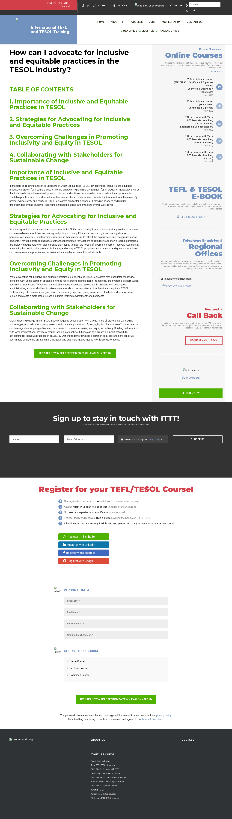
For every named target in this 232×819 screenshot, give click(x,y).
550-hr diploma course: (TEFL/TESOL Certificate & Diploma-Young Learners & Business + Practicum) (193, 87)
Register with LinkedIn (81, 544)
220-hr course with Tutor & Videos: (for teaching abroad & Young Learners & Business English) (196, 123)
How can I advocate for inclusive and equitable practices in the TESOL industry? (69, 61)
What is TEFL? (97, 790)
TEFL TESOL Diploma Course (104, 786)
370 (219, 106)
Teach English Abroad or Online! (105, 773)
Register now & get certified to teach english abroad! (75, 353)
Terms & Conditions (153, 719)
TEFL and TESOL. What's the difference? (109, 777)
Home (100, 21)
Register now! (191, 393)
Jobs (152, 21)
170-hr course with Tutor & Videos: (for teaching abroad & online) (199, 141)
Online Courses (58, 3)
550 (219, 87)
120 (219, 157)
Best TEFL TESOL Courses (103, 765)
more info (216, 72)
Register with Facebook (80, 552)
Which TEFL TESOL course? (103, 794)
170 (219, 141)
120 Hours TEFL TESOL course (105, 798)
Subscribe (197, 439)
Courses (137, 21)
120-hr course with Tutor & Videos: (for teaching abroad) (199, 157)
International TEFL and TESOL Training (50, 29)
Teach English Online (100, 761)
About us (98, 739)
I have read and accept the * (143, 439)
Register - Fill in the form (82, 536)
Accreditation (171, 21)
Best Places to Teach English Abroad (108, 781)
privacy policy (154, 439)
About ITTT (118, 21)
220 (219, 123)
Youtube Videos (103, 754)
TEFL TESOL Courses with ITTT (105, 769)
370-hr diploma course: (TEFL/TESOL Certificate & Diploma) (200, 106)
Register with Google (80, 561)
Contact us (194, 21)
